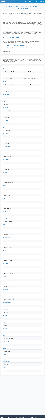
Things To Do (35, 1)
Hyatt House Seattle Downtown (29, 84)
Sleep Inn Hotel (6, 97)
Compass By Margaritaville (8, 162)
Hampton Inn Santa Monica (8, 260)
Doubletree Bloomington (7, 175)
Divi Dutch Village (6, 117)
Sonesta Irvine (6, 201)
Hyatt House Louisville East (8, 78)
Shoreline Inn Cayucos (7, 156)
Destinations (42, 1)
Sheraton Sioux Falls (7, 136)
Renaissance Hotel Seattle (8, 84)
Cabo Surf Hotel (6, 240)
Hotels (30, 1)
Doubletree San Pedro (7, 351)
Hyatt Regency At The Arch (8, 110)
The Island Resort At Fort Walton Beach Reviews (11, 149)
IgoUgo (3, 1)
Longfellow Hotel (6, 169)
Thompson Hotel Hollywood (8, 123)
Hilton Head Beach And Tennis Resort (10, 299)
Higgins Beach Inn (6, 364)
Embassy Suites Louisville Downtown (30, 78)
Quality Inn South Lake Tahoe (8, 247)
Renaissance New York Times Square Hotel (10, 71)
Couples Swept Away (7, 195)
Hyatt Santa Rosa (6, 143)
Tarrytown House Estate (7, 208)
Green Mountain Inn (7, 188)
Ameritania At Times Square (28, 71)
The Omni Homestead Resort (8, 182)
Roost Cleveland (6, 286)
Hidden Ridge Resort (7, 234)
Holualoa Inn (6, 325)
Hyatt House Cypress (7, 130)
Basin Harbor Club (6, 104)
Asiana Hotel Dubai (7, 91)
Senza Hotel (6, 253)
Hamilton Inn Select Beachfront (8, 273)
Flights (25, 1)
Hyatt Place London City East (8, 338)
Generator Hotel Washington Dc (9, 221)
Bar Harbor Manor (6, 312)
